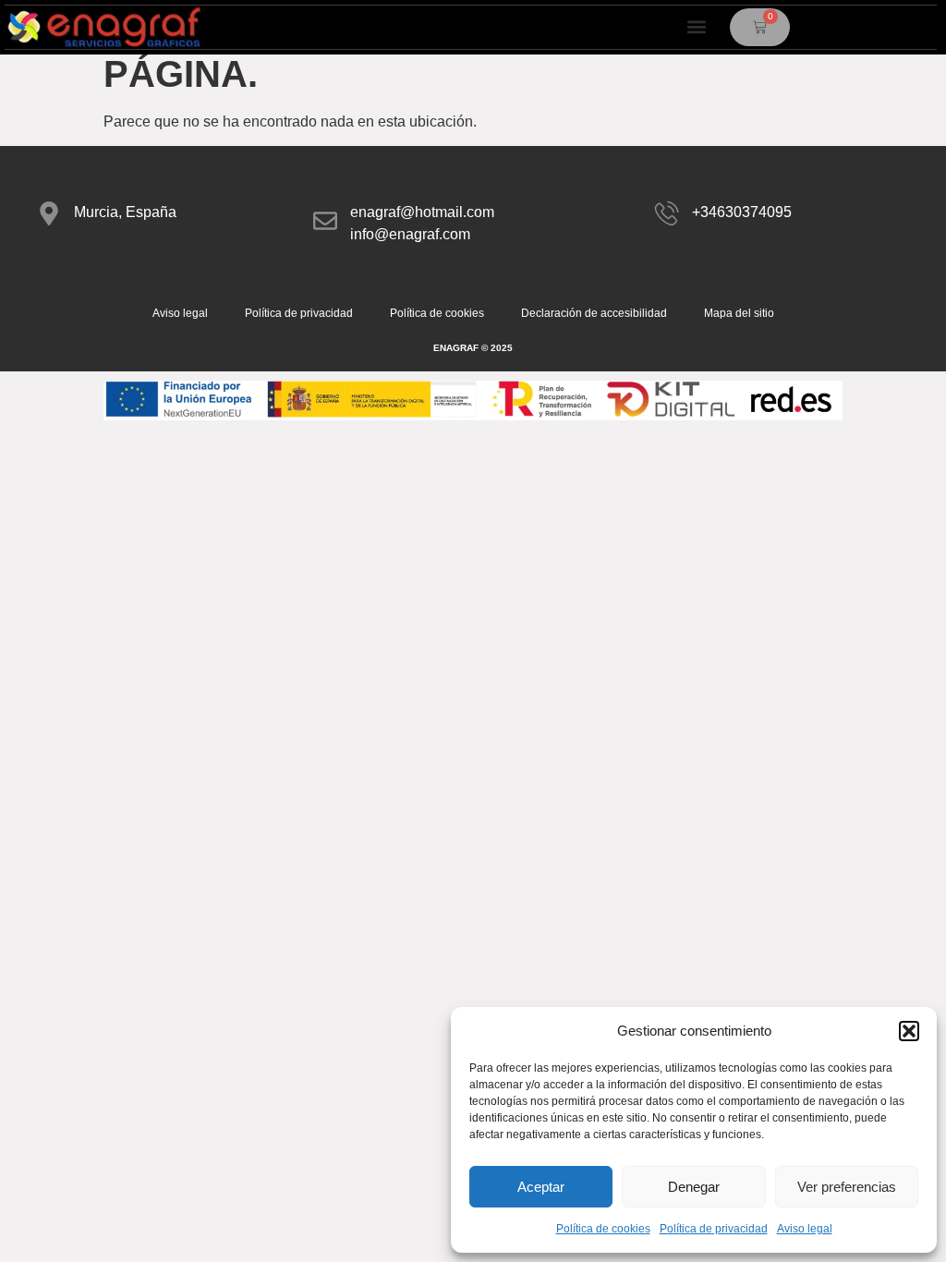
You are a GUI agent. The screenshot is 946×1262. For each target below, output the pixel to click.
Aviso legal (804, 1228)
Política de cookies (603, 1228)
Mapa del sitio (739, 313)
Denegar (694, 1187)
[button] (909, 1031)
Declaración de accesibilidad (594, 313)
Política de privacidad (714, 1228)
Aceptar (540, 1187)
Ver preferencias (846, 1187)
